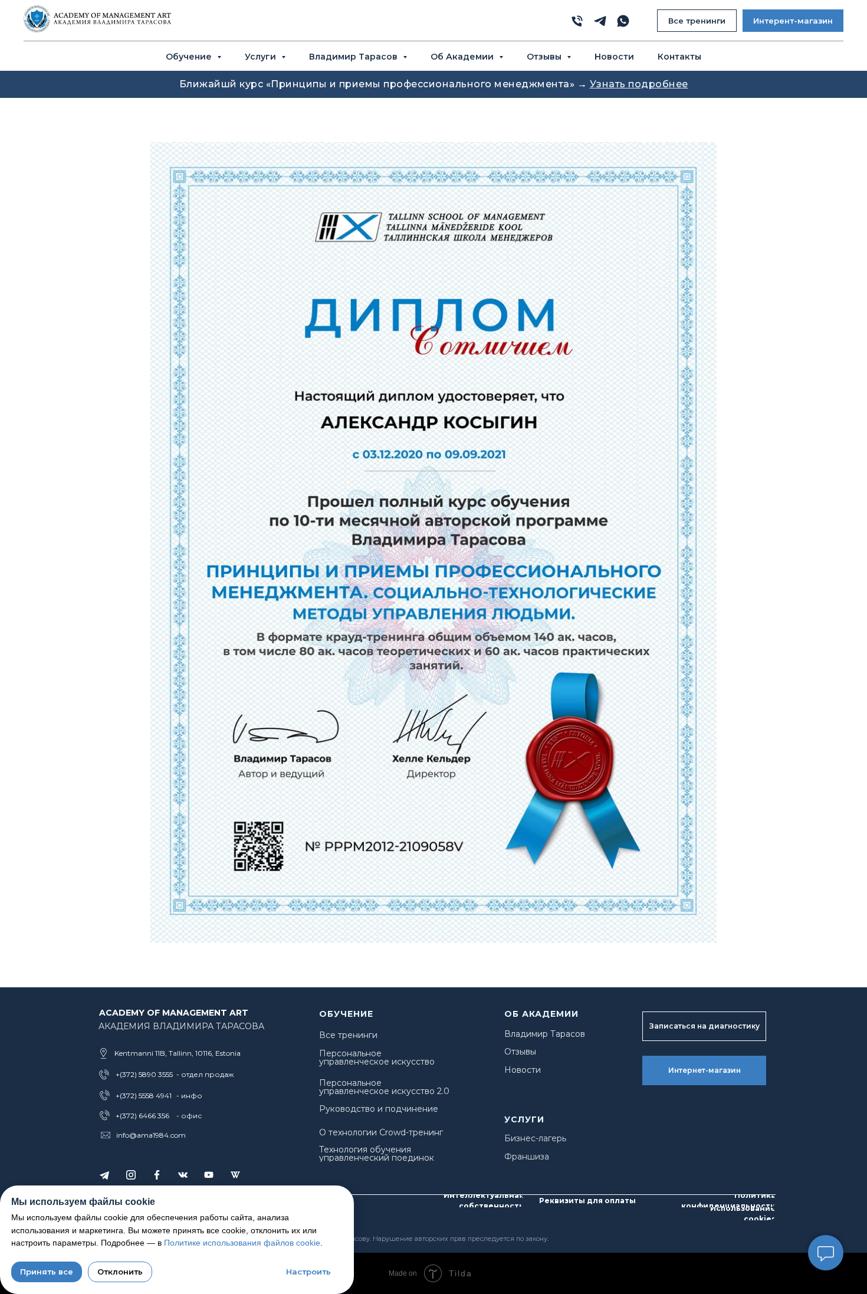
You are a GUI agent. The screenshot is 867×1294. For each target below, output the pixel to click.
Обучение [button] (190, 56)
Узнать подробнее (639, 84)
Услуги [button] (261, 56)
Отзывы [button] (545, 56)
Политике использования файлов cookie (242, 1242)
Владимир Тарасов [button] (354, 56)
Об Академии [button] (463, 56)
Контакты (679, 56)
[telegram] (600, 21)
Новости (614, 56)
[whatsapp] (623, 21)
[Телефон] (577, 21)
